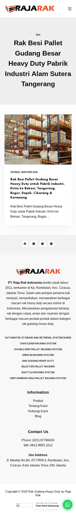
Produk (38, 400)
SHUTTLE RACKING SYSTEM (38, 372)
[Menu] (70, 9)
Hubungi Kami (38, 411)
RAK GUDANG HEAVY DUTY (38, 360)
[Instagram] (42, 244)
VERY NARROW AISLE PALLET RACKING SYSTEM (38, 378)
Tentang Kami (38, 406)
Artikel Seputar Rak (24, 172)
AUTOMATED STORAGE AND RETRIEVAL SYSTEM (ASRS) (38, 337)
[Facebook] (25, 244)
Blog (38, 416)
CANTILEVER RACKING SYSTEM (38, 343)
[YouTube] (51, 244)
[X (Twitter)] (34, 244)
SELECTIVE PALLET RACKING (38, 366)
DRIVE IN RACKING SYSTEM (38, 355)
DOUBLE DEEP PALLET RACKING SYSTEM (38, 349)
